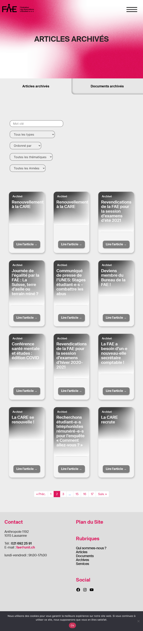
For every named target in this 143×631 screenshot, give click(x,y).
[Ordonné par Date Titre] (25, 145)
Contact (13, 522)
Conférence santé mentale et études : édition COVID (26, 350)
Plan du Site (89, 522)
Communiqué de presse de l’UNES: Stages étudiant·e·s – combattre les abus (71, 282)
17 (92, 494)
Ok (72, 625)
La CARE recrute (109, 420)
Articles (81, 552)
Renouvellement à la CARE (28, 204)
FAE (18, 8)
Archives (82, 560)
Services (82, 564)
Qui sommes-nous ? (91, 548)
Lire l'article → (26, 244)
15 (77, 494)
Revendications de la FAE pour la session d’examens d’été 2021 (116, 211)
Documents (85, 556)
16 (84, 494)
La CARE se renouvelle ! (23, 420)
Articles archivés (35, 86)
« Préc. (41, 494)
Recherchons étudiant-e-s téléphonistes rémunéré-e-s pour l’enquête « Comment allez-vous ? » (70, 431)
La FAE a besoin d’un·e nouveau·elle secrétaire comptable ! (114, 353)
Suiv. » (102, 494)
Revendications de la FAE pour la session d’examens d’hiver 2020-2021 (71, 355)
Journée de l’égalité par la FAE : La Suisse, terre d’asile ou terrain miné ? (25, 282)
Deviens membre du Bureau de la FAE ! (113, 277)
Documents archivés (107, 86)
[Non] (138, 621)
